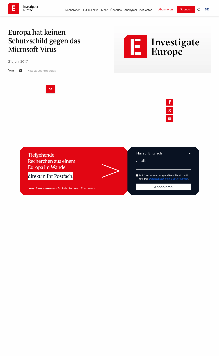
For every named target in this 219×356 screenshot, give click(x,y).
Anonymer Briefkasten (138, 10)
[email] (169, 118)
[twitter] (169, 110)
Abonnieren (165, 9)
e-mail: (141, 160)
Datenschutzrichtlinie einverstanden (168, 179)
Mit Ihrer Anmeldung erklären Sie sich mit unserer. (164, 177)
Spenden (185, 9)
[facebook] (169, 102)
